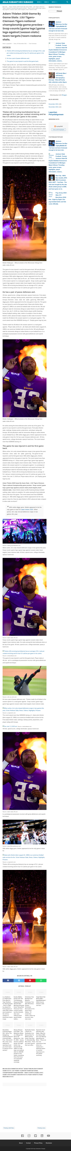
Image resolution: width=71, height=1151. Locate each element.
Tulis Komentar (32, 43)
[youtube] (48, 1137)
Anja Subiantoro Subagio (18, 2)
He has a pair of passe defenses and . (18, 58)
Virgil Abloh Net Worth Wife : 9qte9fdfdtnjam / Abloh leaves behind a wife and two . (41, 1001)
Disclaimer (49, 1143)
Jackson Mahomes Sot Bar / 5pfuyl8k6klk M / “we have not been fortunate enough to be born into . (58, 26)
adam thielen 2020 (27, 509)
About (21, 1143)
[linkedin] (42, 1137)
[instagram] (29, 1137)
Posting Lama (41, 1128)
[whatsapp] (41, 980)
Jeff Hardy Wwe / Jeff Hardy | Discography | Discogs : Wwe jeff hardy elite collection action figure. (58, 78)
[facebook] (8, 980)
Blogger (64, 95)
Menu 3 (54, 2)
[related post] (8, 992)
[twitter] (19, 980)
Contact (28, 1143)
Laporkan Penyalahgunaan (56, 113)
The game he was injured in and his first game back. (23, 61)
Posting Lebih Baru (9, 1128)
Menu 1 (39, 2)
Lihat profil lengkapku (58, 129)
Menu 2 (46, 2)
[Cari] (67, 2)
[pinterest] (30, 980)
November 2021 (54, 107)
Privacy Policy (38, 1143)
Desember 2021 (54, 104)
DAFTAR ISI (6, 47)
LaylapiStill (9, 43)
